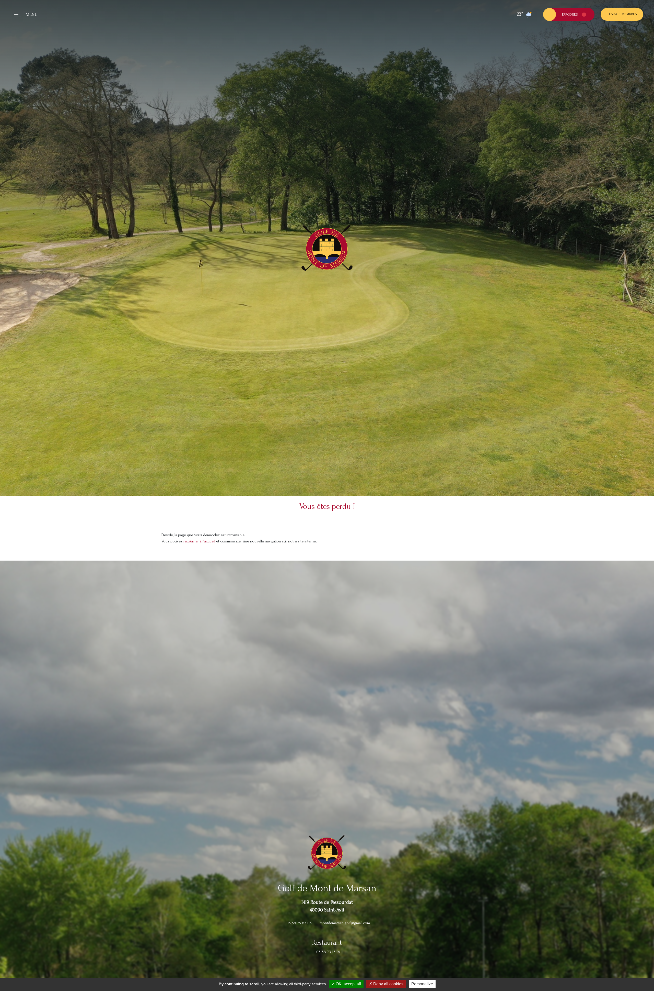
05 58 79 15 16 (328, 952)
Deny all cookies (387, 984)
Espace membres (623, 14)
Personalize (422, 984)
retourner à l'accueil (199, 541)
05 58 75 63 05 (299, 923)
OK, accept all (348, 984)
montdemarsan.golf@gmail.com (345, 923)
